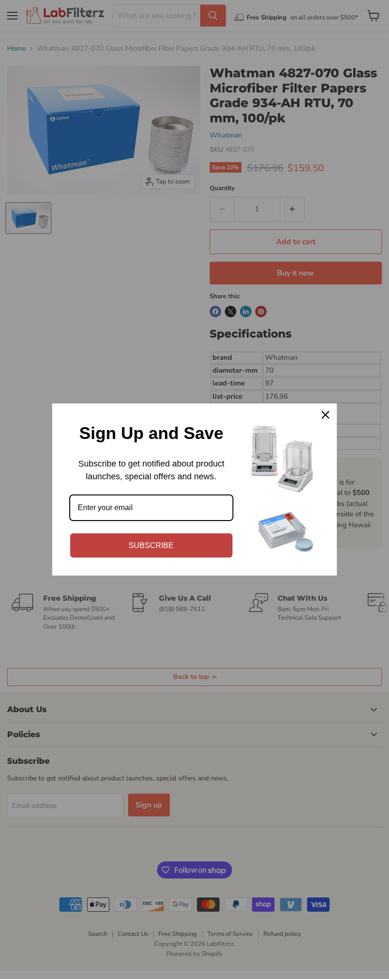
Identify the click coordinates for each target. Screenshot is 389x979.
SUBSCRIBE (151, 545)
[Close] (325, 414)
